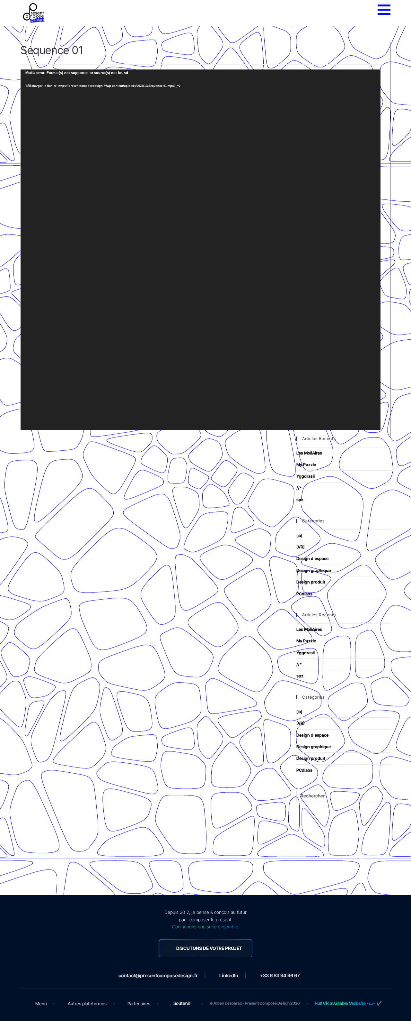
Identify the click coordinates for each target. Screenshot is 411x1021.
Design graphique (313, 570)
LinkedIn (228, 975)
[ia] (299, 535)
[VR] (300, 546)
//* (299, 488)
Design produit (310, 581)
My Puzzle (306, 464)
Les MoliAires (309, 452)
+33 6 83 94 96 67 (280, 975)
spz (299, 499)
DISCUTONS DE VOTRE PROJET (209, 948)
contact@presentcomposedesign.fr (158, 975)
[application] (200, 249)
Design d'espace (312, 558)
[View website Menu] (384, 10)
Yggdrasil (305, 476)
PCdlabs (304, 593)
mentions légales (353, 856)
